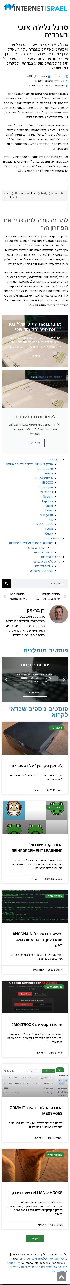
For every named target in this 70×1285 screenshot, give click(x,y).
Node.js (48, 496)
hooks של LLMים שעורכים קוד (35, 1193)
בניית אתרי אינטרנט (41, 571)
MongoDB (46, 515)
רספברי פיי (46, 492)
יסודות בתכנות (36, 547)
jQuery (49, 534)
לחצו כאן (35, 443)
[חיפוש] (6, 583)
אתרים (53, 85)
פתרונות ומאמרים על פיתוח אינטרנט (31, 543)
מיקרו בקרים (45, 487)
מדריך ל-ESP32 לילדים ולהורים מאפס (29, 464)
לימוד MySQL (44, 524)
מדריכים (55, 459)
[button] (64, 679)
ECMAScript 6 (44, 478)
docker (48, 510)
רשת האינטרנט (44, 566)
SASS (49, 529)
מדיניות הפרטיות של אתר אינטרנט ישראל (43, 1258)
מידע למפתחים (38, 85)
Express (47, 501)
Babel (49, 506)
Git (51, 520)
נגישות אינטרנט (44, 81)
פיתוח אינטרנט (51, 538)
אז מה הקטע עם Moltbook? (37, 1024)
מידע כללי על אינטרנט (46, 561)
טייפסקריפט (45, 469)
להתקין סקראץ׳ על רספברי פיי (36, 766)
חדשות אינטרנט (50, 557)
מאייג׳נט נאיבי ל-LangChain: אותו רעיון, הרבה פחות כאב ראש (36, 940)
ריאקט (49, 473)
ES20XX (47, 482)
